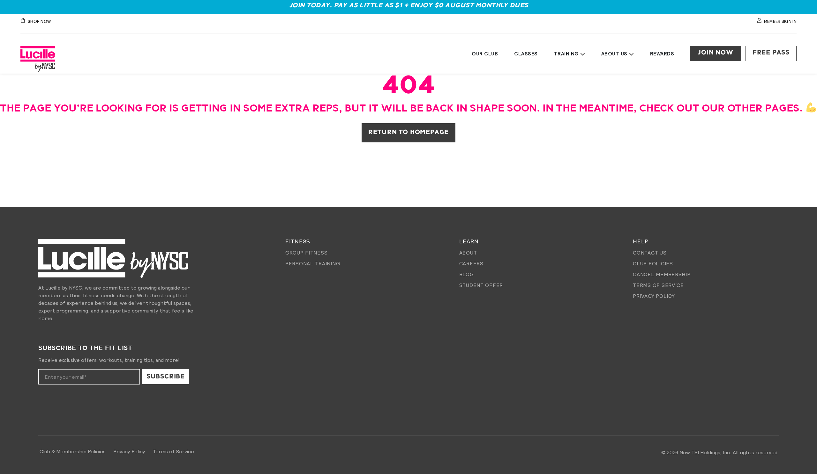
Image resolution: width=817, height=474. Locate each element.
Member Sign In (780, 21)
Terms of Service (658, 285)
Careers (471, 263)
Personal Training (312, 263)
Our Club (485, 53)
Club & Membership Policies (73, 451)
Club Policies (653, 263)
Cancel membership (661, 274)
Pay (340, 6)
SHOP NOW (39, 21)
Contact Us (649, 252)
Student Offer (481, 285)
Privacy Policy (654, 296)
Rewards (662, 53)
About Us (614, 53)
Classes (526, 53)
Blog (466, 274)
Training (566, 53)
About (468, 252)
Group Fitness (306, 252)
